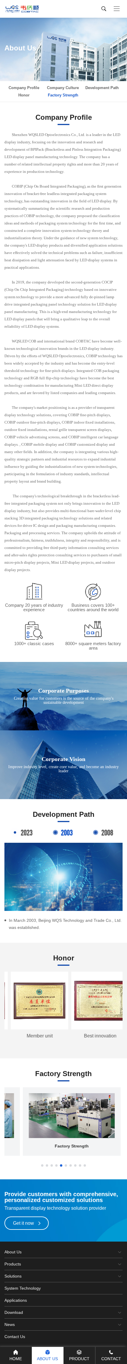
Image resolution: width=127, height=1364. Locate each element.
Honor (24, 95)
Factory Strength (63, 95)
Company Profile (24, 88)
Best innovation (94, 1035)
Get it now (23, 1223)
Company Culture (63, 88)
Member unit (33, 1035)
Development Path (102, 88)
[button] (42, 1165)
